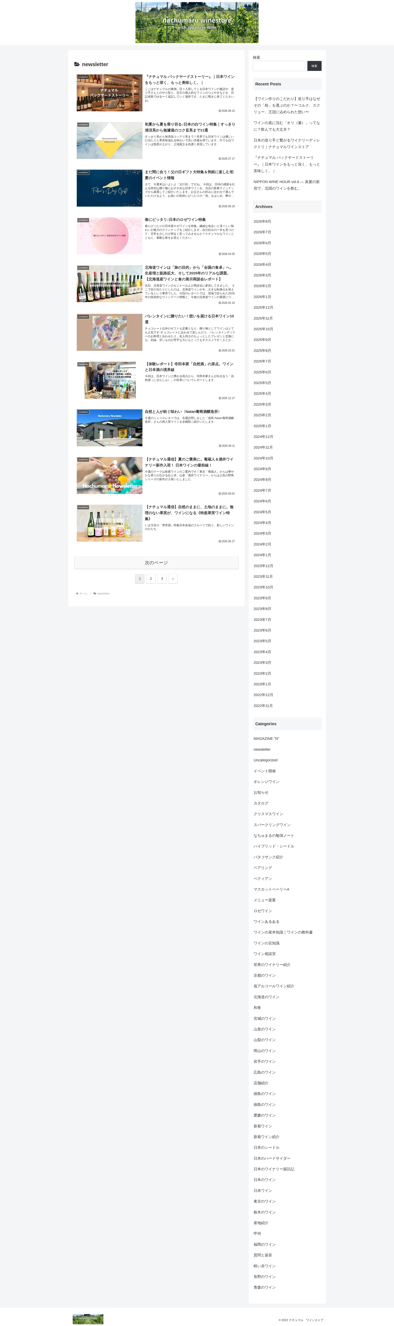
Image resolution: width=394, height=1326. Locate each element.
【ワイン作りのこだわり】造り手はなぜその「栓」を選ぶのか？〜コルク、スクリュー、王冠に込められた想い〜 (287, 105)
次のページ (156, 562)
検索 (256, 57)
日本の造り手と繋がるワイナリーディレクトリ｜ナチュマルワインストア (287, 143)
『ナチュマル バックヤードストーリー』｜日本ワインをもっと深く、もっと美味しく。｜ (287, 164)
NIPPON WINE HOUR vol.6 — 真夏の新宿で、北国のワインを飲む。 (287, 185)
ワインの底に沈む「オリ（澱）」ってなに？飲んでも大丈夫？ (287, 126)
